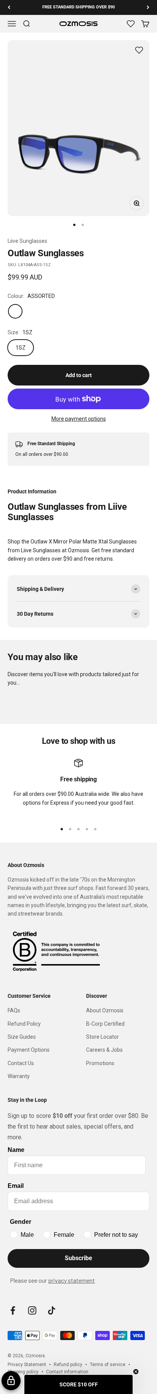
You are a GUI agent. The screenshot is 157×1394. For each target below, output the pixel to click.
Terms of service (107, 1364)
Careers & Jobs (104, 1050)
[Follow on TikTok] (51, 1310)
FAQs (14, 1010)
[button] (78, 1384)
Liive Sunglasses (27, 241)
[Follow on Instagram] (32, 1310)
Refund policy (68, 1364)
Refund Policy (24, 1024)
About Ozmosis (104, 1010)
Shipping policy (23, 1371)
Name (16, 1150)
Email (16, 1186)
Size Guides (22, 1037)
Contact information (67, 1371)
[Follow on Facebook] (13, 1310)
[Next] (148, 7)
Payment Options (29, 1050)
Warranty (19, 1076)
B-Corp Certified (105, 1024)
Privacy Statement (27, 1364)
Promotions (100, 1063)
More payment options (78, 419)
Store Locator (102, 1037)
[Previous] (9, 7)
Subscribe (78, 1258)
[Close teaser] (136, 1371)
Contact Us (21, 1063)
